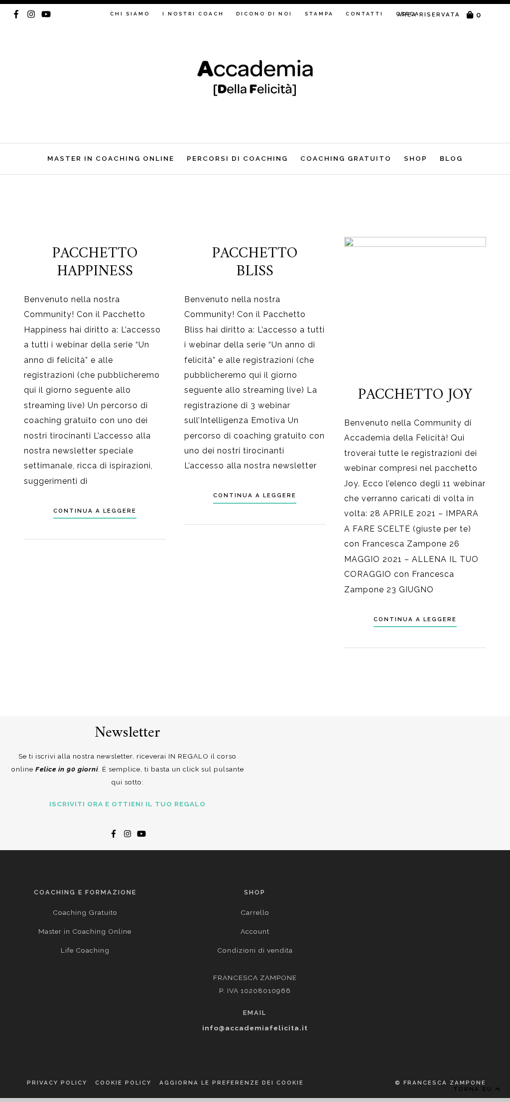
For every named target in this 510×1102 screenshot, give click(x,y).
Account (255, 931)
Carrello (255, 912)
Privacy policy (57, 1082)
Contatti (364, 13)
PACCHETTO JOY (415, 395)
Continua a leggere (94, 510)
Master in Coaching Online (110, 158)
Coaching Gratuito (345, 158)
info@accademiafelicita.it (255, 1028)
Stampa (319, 13)
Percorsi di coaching (237, 158)
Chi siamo (130, 13)
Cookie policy (123, 1082)
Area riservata (428, 14)
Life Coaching (85, 950)
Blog (451, 158)
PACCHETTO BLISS (254, 262)
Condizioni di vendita (255, 950)
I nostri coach (193, 13)
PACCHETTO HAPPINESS (94, 262)
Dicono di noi (264, 13)
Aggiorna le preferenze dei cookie (231, 1082)
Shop (415, 158)
